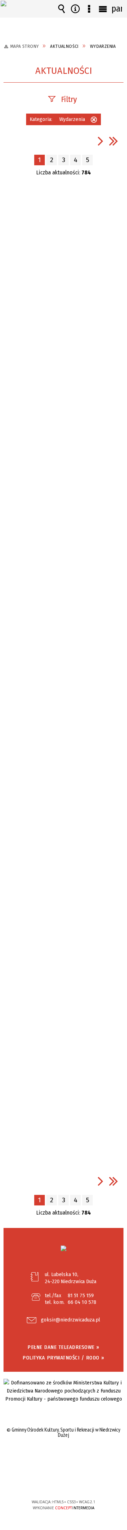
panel (116, 9)
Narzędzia (75, 9)
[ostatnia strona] (113, 141)
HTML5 (52, 1481)
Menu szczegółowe (89, 9)
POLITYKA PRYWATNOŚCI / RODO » (63, 1358)
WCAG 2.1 (85, 1480)
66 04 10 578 (82, 1302)
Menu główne (103, 9)
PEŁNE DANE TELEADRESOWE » (63, 1347)
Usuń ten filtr (93, 120)
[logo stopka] (63, 1248)
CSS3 (63, 1481)
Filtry (69, 99)
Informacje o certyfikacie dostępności (63, 1456)
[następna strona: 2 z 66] (100, 141)
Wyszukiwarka (61, 9)
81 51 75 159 (81, 1295)
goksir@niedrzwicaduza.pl (70, 1320)
